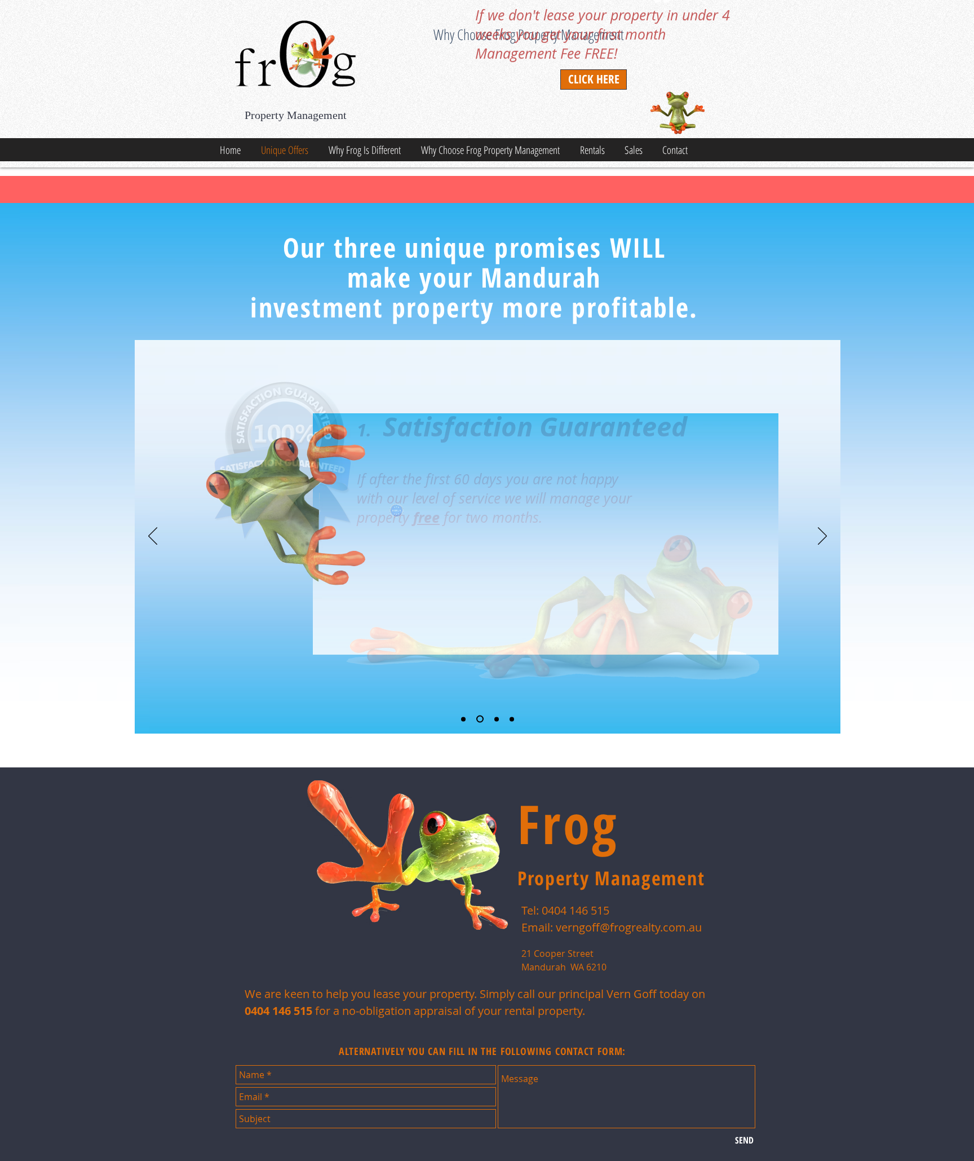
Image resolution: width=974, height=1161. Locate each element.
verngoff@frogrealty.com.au (629, 927)
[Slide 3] (496, 719)
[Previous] (152, 536)
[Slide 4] (512, 719)
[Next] (822, 536)
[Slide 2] (480, 719)
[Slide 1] (463, 719)
